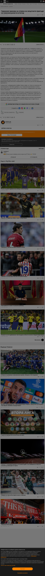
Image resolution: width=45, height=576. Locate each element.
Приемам (22, 568)
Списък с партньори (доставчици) (8, 565)
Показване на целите (22, 572)
